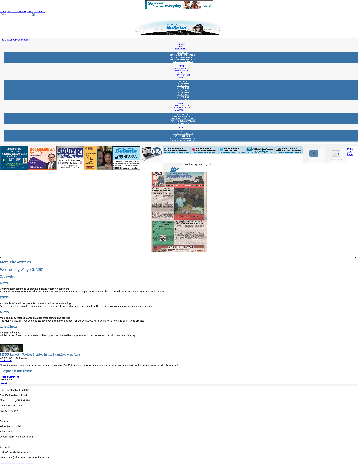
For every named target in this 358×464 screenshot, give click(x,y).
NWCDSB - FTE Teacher (183, 62)
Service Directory (181, 106)
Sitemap (21, 11)
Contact (12, 11)
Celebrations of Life (180, 75)
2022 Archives (183, 92)
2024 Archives (183, 88)
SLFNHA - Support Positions (182, 55)
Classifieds (181, 103)
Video (180, 73)
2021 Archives (183, 95)
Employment (181, 49)
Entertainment (181, 70)
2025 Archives (183, 86)
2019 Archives (183, 99)
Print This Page (350, 151)
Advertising (180, 110)
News (180, 46)
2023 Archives (183, 90)
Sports (181, 66)
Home (3, 11)
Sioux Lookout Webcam (180, 108)
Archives (181, 77)
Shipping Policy (20, 463)
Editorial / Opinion (181, 68)
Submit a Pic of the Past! (183, 140)
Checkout (39, 11)
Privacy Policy (12, 463)
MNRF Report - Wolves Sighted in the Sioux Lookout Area (40, 354)
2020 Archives (183, 97)
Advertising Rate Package (183, 121)
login (30, 11)
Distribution (183, 123)
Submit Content (182, 136)
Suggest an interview (183, 134)
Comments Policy (29, 463)
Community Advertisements (183, 119)
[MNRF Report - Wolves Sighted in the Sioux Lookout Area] (11, 351)
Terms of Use (4, 463)
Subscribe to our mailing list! (182, 138)
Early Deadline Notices (182, 116)
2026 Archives (183, 83)
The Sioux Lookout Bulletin (14, 39)
